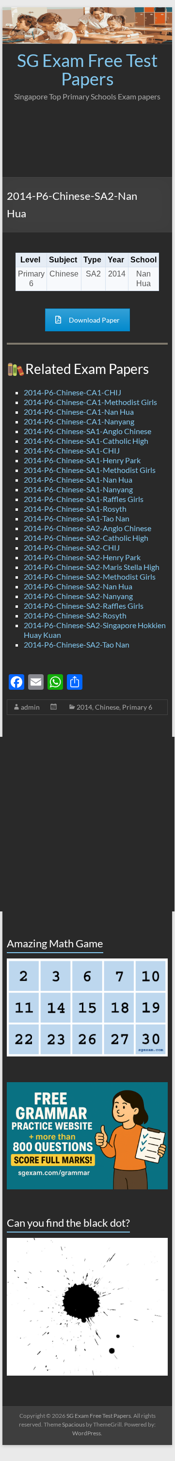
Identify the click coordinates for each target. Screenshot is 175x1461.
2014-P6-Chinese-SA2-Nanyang (78, 596)
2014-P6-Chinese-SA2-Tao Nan (76, 644)
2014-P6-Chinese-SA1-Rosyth (75, 508)
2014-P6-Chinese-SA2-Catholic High (86, 537)
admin (30, 707)
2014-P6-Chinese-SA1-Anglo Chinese (87, 431)
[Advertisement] (87, 136)
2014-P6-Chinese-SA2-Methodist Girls (90, 576)
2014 (84, 707)
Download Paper (94, 320)
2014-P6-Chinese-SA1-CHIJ (72, 450)
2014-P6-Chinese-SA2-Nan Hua (78, 586)
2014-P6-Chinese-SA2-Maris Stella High (91, 566)
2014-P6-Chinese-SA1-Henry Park (82, 460)
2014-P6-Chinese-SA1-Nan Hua (78, 479)
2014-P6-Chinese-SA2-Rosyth (75, 615)
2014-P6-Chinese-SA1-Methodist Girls (90, 469)
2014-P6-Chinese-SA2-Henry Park (82, 557)
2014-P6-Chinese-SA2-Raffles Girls (83, 605)
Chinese (107, 707)
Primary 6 (137, 707)
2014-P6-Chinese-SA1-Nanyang (78, 489)
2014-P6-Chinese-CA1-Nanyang (79, 421)
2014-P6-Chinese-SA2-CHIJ (72, 547)
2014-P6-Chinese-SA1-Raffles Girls (83, 498)
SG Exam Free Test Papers (87, 69)
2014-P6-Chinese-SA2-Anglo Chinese (87, 528)
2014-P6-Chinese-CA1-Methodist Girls (90, 401)
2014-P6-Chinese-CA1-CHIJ (72, 392)
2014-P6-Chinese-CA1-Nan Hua (79, 411)
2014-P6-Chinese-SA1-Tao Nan (76, 518)
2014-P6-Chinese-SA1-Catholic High (86, 440)
